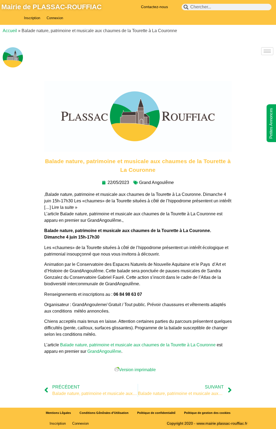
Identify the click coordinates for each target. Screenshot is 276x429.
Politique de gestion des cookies (207, 412)
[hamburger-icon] (267, 51)
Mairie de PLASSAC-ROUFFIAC (51, 7)
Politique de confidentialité (156, 412)
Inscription (32, 18)
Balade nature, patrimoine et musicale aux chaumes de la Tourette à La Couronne (138, 345)
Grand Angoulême (156, 182)
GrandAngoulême (104, 351)
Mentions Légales (58, 412)
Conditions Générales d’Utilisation (104, 412)
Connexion (55, 18)
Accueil (10, 30)
